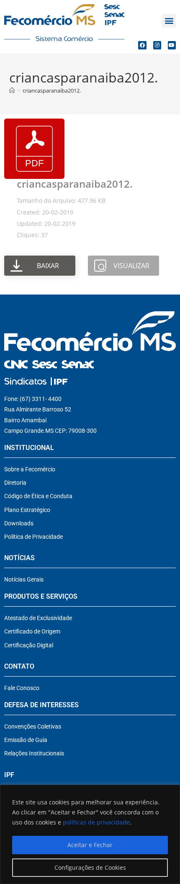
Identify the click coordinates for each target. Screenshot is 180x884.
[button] (169, 21)
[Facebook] (142, 45)
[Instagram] (157, 45)
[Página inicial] (12, 90)
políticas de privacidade (96, 822)
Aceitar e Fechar (90, 845)
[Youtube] (172, 45)
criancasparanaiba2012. (52, 90)
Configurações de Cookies (90, 867)
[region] (90, 834)
